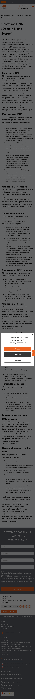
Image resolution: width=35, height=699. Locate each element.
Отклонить (17, 355)
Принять (17, 349)
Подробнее (17, 360)
